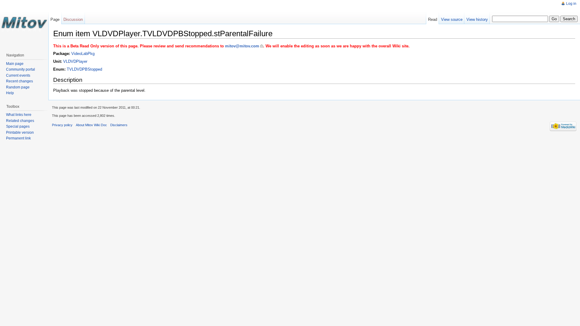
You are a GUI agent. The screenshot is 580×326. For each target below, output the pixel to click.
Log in (571, 4)
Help (10, 93)
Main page (15, 64)
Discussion (73, 19)
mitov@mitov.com (242, 46)
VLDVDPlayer (75, 61)
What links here (18, 115)
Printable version (20, 132)
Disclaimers (118, 125)
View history (477, 19)
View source (451, 19)
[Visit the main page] (24, 24)
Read (432, 19)
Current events (18, 75)
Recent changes (19, 81)
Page (55, 19)
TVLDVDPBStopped (84, 69)
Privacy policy (62, 125)
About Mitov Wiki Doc (91, 125)
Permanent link (18, 138)
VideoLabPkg (83, 53)
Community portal (20, 69)
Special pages (18, 126)
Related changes (20, 121)
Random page (18, 87)
